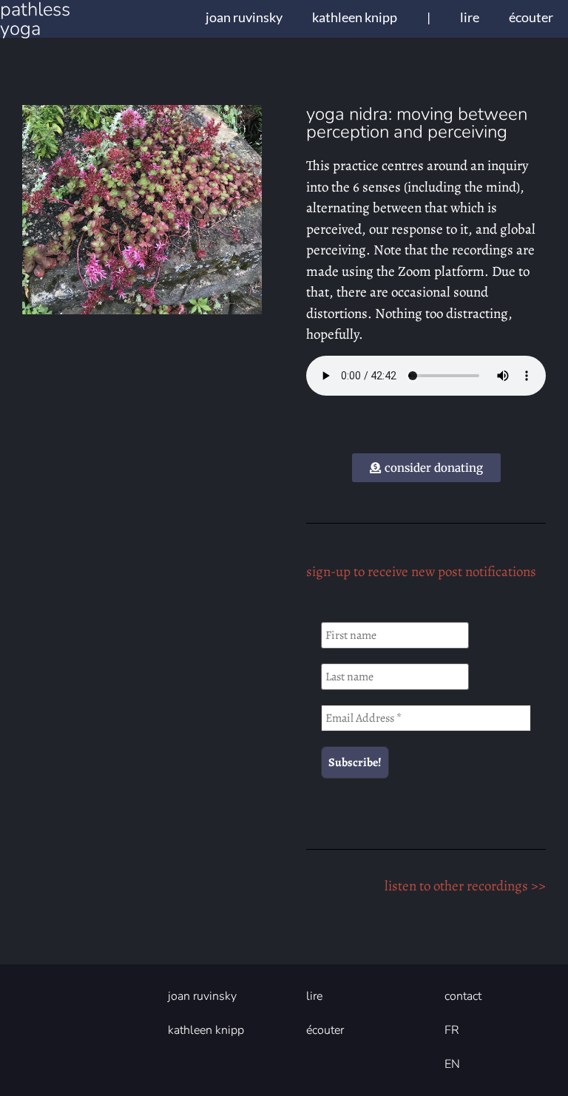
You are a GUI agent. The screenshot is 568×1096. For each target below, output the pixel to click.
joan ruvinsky (244, 17)
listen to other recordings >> (465, 886)
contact (462, 996)
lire (469, 17)
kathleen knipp (354, 17)
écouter (531, 17)
